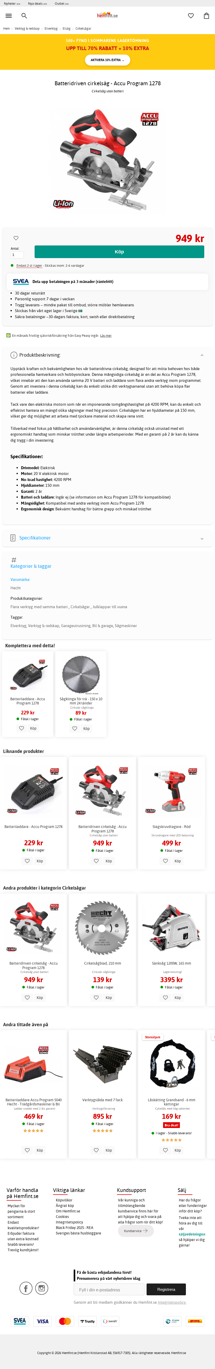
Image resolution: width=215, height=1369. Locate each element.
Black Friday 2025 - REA (74, 1227)
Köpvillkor (64, 1200)
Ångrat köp (65, 1205)
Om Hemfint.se (68, 1211)
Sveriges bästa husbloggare (78, 1233)
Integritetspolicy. (172, 1302)
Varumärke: (20, 579)
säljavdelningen (192, 1234)
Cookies (62, 1216)
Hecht (15, 587)
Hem (6, 28)
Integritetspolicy (69, 1222)
